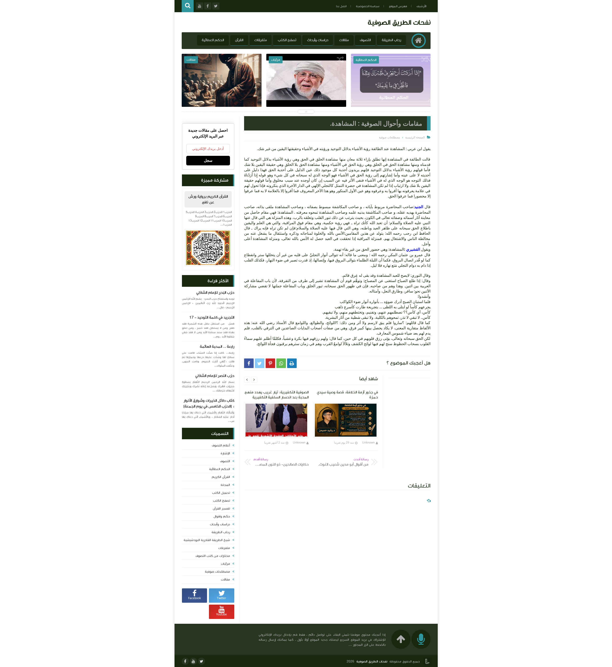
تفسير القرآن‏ (221, 508)
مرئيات (225, 563)
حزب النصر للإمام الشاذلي (214, 375)
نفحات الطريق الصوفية (399, 22)
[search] (188, 6)
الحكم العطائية (213, 40)
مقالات (344, 40)
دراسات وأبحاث (317, 40)
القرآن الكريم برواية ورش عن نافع (208, 199)
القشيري (412, 249)
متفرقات (260, 40)
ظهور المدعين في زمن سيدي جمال (306, 90)
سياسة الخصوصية (367, 6)
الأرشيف (421, 6)
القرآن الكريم (221, 477)
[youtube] (193, 661)
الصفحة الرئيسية (415, 137)
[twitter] (201, 661)
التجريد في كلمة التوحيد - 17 (211, 317)
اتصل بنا (341, 6)
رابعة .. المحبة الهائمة (217, 346)
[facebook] (185, 661)
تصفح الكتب (287, 40)
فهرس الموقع (398, 6)
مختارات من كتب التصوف (213, 555)
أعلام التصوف (221, 445)
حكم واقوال (221, 516)
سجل (208, 160)
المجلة (225, 485)
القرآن (239, 40)
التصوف (365, 40)
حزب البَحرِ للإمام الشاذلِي (215, 292)
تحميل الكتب (221, 492)
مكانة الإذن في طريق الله (221, 90)
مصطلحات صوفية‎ (217, 571)
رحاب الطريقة (391, 40)
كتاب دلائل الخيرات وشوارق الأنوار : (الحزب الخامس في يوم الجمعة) (208, 403)
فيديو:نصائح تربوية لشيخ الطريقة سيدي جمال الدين (390, 94)
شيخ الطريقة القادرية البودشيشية (207, 540)
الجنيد (418, 206)
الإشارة (225, 453)
